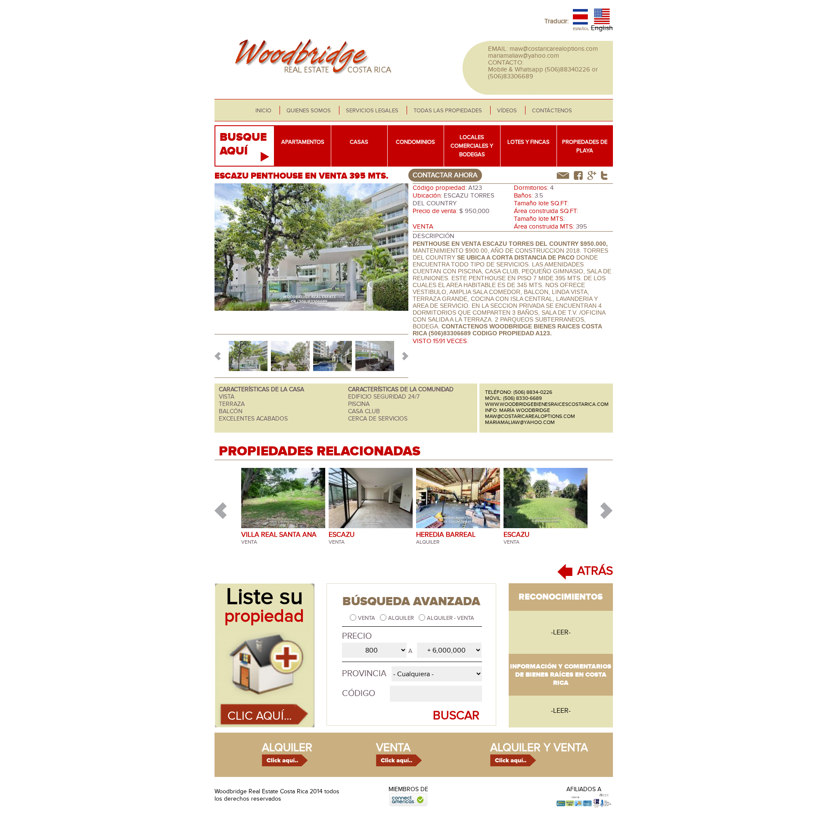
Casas (359, 142)
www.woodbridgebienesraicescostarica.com (547, 404)
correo (563, 175)
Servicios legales (372, 110)
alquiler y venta (539, 748)
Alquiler (401, 618)
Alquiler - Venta (450, 618)
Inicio (263, 110)
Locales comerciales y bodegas (472, 146)
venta (393, 748)
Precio (357, 636)
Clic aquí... (259, 716)
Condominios (415, 142)
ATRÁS (595, 571)
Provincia (364, 673)
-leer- (561, 632)
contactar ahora (445, 175)
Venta (367, 618)
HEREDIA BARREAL (446, 534)
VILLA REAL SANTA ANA (279, 534)
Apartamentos (302, 142)
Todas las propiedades (448, 110)
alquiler (287, 748)
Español (581, 29)
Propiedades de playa (584, 146)
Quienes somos (308, 110)
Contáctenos (552, 110)
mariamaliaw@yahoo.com (523, 55)
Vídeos (507, 110)
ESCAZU (341, 534)
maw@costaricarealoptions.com (554, 49)
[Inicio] (311, 79)
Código (358, 693)
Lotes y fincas (528, 142)
